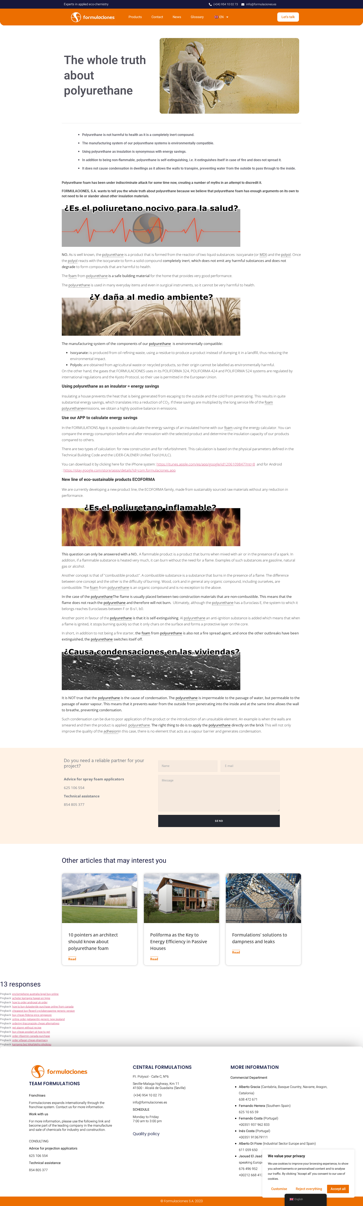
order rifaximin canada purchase (31, 1036)
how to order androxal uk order (29, 1002)
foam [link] (72, 275)
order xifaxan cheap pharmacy (30, 1040)
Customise (279, 1189)
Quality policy (146, 1134)
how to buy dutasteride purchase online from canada (43, 1007)
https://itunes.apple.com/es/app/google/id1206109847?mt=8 (206, 464)
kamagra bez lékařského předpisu (31, 1044)
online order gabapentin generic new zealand (38, 1019)
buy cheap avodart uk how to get (31, 1032)
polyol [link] (286, 254)
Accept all (338, 1189)
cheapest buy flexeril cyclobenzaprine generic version (43, 1011)
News (177, 17)
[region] (308, 1173)
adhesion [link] (111, 731)
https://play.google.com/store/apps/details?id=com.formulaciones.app (119, 470)
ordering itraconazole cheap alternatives (35, 1023)
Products (135, 17)
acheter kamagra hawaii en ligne (31, 998)
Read (72, 959)
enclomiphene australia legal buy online (35, 994)
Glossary (197, 17)
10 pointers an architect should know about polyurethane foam (93, 941)
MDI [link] (263, 254)
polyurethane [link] (113, 254)
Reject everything (309, 1189)
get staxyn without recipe (26, 1028)
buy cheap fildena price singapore (32, 1015)
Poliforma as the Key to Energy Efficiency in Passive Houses (178, 941)
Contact (157, 17)
